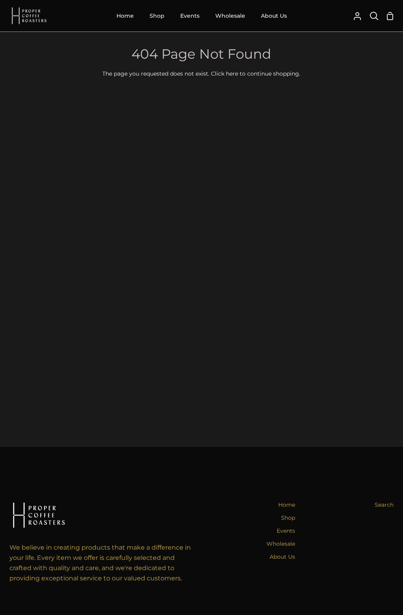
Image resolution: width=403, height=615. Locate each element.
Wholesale (280, 543)
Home (286, 504)
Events (286, 530)
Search (384, 504)
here (232, 73)
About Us (282, 556)
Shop (288, 517)
